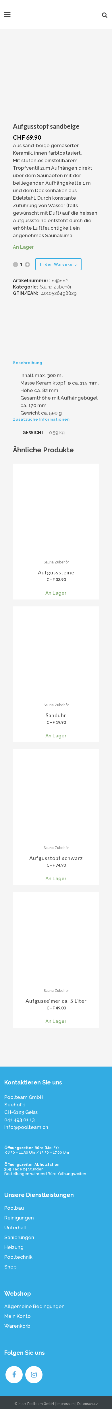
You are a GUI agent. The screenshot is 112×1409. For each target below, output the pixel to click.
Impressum (66, 1404)
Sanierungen (19, 1237)
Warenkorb (17, 1326)
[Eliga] (56, 334)
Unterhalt (15, 1227)
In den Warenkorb (58, 264)
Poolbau (14, 1208)
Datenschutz (87, 1404)
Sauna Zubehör (56, 287)
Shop (10, 1267)
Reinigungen (19, 1217)
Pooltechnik (18, 1257)
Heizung (14, 1247)
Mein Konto (17, 1316)
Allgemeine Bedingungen (34, 1306)
